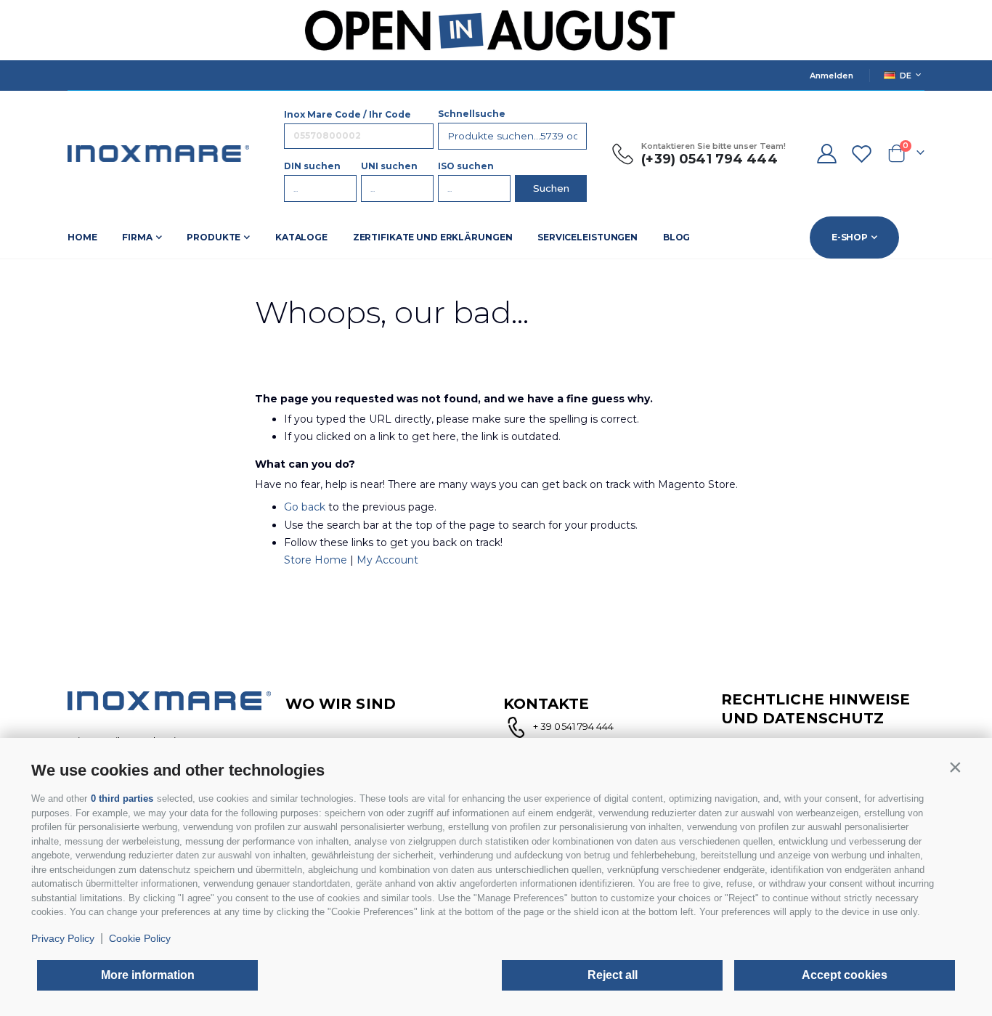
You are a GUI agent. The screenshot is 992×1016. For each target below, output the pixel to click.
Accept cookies (844, 975)
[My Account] (826, 153)
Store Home (315, 559)
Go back (304, 506)
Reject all (613, 975)
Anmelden (831, 75)
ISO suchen (466, 165)
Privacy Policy (62, 938)
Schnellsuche (471, 113)
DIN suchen (312, 165)
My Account (387, 559)
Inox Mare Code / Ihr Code (347, 114)
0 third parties (122, 798)
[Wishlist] (862, 153)
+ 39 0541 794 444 (573, 726)
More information (148, 975)
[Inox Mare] (158, 153)
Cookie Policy (140, 938)
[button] (955, 767)
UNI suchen (389, 165)
